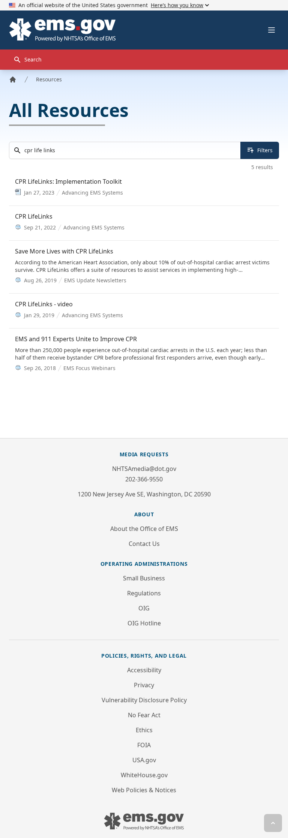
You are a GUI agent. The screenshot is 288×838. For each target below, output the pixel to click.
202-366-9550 (144, 479)
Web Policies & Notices (144, 790)
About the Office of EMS (144, 529)
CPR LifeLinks (33, 216)
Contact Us (144, 544)
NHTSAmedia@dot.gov (144, 469)
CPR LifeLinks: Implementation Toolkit (68, 181)
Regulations (144, 593)
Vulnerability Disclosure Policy (144, 700)
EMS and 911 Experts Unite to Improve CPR (76, 339)
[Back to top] (273, 823)
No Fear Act (144, 715)
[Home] (12, 79)
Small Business (144, 578)
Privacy (144, 685)
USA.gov (144, 760)
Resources (49, 79)
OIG (144, 608)
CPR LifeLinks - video (44, 304)
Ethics (144, 730)
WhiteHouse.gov (144, 775)
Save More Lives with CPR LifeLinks (64, 251)
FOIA (144, 745)
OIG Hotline (144, 623)
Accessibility (144, 670)
